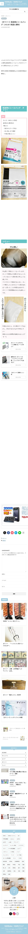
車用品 (4, 874)
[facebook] (8, 532)
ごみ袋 (9, 842)
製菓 (23, 871)
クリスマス (21, 845)
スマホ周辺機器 (11, 848)
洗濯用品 (9, 871)
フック (12, 855)
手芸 (19, 864)
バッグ (18, 851)
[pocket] (12, 532)
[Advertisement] (14, 43)
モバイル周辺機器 (7, 858)
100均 (4, 835)
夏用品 (8, 864)
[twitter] (4, 532)
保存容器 (5, 861)
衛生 (15, 871)
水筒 (4, 871)
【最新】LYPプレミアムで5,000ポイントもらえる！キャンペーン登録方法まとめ (18, 806)
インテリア (5, 845)
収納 (23, 861)
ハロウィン (5, 851)
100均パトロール (11, 835)
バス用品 (12, 851)
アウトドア (16, 842)
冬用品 (10, 861)
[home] (17, 913)
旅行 (19, 867)
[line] (19, 532)
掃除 (23, 864)
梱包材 (4, 540)
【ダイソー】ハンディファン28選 (13, 717)
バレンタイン (6, 855)
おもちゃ (12, 839)
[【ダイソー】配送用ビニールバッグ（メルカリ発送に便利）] (15, 532)
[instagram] (14, 913)
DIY (18, 835)
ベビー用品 (19, 855)
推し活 (4, 867)
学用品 (14, 864)
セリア (19, 848)
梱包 (23, 867)
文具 (9, 867)
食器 (9, 874)
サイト (3, 586)
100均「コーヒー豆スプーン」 (12, 621)
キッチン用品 (13, 845)
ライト (14, 858)
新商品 (14, 867)
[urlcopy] (23, 532)
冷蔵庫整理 (17, 861)
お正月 (4, 842)
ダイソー (4, 538)
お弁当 (18, 839)
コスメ (4, 848)
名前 (3, 574)
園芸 (4, 864)
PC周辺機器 (5, 839)
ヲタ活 (20, 858)
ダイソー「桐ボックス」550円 (12, 695)
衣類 (19, 871)
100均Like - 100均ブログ (13, 2)
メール (4, 580)
